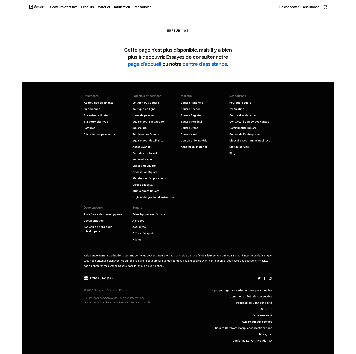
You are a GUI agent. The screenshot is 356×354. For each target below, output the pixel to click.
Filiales (136, 239)
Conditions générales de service (251, 296)
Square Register (191, 115)
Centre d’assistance (242, 115)
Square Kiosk (189, 134)
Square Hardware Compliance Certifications (243, 328)
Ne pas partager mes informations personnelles (241, 290)
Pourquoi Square (240, 102)
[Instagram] (270, 277)
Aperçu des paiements (98, 102)
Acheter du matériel (194, 146)
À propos (138, 220)
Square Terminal (191, 121)
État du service (239, 146)
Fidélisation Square (145, 172)
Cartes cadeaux (142, 184)
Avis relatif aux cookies (257, 321)
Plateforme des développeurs (103, 214)
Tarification (236, 109)
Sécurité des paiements (99, 134)
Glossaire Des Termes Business (249, 140)
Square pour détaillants (147, 140)
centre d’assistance (205, 64)
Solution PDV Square (145, 102)
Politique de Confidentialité (254, 302)
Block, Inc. (265, 334)
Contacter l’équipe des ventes (249, 121)
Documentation (94, 220)
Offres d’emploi (142, 233)
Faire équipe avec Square (148, 214)
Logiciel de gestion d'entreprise (153, 197)
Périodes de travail (144, 153)
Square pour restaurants (148, 121)
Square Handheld (192, 102)
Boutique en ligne (144, 109)
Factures (89, 127)
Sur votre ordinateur (97, 115)
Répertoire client (143, 159)
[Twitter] (259, 277)
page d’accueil (144, 64)
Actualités (139, 226)
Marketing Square (144, 165)
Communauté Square (243, 127)
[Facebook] (265, 277)
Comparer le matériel (194, 140)
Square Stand (189, 127)
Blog (232, 153)
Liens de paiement (144, 115)
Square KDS (139, 127)
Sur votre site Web (96, 121)
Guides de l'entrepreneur (246, 134)
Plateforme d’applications (149, 178)
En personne (92, 109)
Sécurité (266, 309)
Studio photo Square (145, 191)
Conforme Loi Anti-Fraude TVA (252, 340)
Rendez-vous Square (145, 134)
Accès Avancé (141, 146)
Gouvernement (262, 315)
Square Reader (190, 109)
